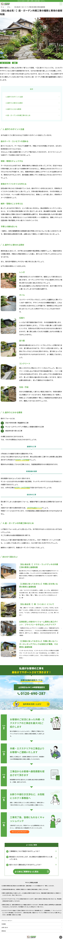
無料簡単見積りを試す (32, 704)
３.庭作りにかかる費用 (13, 109)
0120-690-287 (33, 693)
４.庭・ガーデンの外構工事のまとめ (17, 115)
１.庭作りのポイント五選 (14, 97)
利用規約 (4, 924)
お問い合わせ (5, 927)
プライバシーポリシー (7, 920)
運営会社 (4, 931)
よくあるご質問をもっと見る (27, 871)
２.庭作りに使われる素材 (14, 103)
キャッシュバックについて (19, 832)
